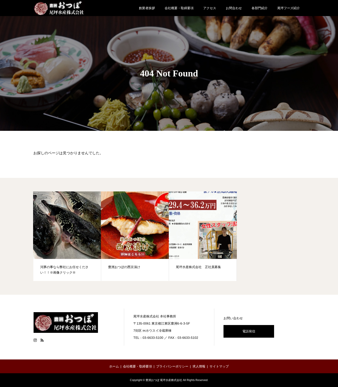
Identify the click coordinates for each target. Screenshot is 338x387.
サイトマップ (219, 366)
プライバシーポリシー (172, 366)
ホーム (114, 366)
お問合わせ (234, 8)
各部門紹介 (260, 8)
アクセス (209, 8)
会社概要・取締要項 (179, 8)
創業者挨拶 (147, 8)
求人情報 (198, 366)
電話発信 (248, 331)
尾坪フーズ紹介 (288, 8)
